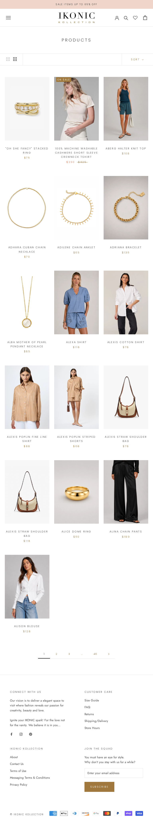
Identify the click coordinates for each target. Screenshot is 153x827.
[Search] (126, 18)
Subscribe (99, 787)
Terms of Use (18, 771)
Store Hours (92, 728)
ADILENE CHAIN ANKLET (76, 247)
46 (95, 654)
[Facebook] (11, 734)
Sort (136, 59)
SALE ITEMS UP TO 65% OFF (76, 4)
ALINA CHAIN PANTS (126, 531)
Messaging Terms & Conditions (30, 777)
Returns (89, 714)
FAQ (87, 707)
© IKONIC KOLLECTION (27, 814)
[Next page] (109, 654)
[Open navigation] (8, 17)
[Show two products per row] (8, 59)
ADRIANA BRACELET (126, 247)
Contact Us (17, 764)
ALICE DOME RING (76, 531)
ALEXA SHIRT (76, 342)
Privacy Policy (18, 784)
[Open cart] (145, 17)
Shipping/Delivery (96, 721)
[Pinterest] (30, 734)
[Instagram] (21, 734)
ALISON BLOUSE (27, 626)
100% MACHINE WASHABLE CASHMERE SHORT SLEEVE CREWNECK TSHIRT (76, 153)
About (14, 757)
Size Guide (91, 700)
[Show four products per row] (15, 59)
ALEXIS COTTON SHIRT (125, 342)
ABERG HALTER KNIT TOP (126, 148)
